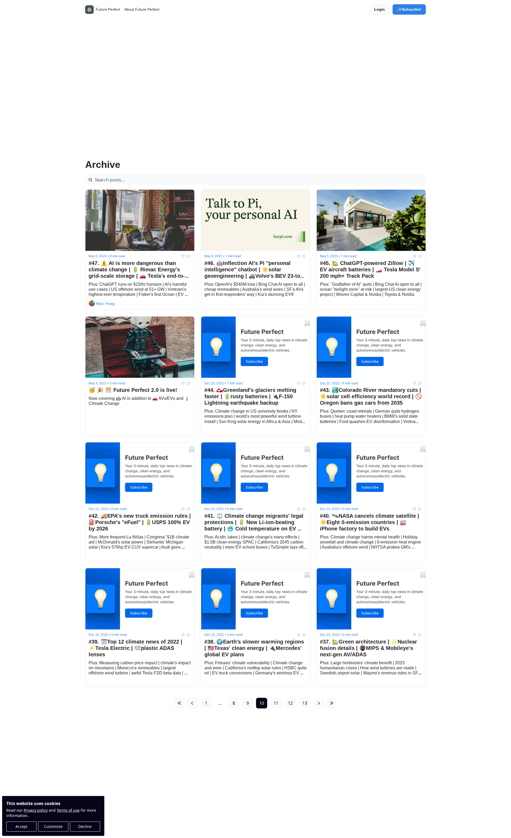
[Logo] (89, 9)
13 (304, 703)
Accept (21, 826)
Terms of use (68, 810)
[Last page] (331, 703)
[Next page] (319, 703)
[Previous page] (192, 703)
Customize (53, 826)
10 (261, 703)
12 (290, 703)
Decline (85, 826)
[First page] (179, 703)
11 (276, 703)
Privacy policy (36, 810)
